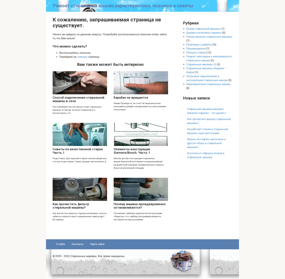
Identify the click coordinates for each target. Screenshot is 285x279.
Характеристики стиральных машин (208, 84)
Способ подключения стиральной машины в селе (78, 99)
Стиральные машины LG (201, 64)
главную (82, 56)
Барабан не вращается (131, 97)
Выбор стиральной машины (203, 28)
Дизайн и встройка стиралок (204, 32)
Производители (196, 48)
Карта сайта (97, 244)
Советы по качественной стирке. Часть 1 (78, 151)
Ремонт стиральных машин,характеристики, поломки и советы (123, 5)
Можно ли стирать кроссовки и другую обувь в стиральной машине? (206, 143)
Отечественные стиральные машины (209, 36)
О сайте (60, 244)
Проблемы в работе (198, 44)
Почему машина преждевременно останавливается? (140, 205)
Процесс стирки (196, 52)
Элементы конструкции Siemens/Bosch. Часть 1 (132, 151)
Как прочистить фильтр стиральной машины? (71, 205)
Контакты (78, 244)
